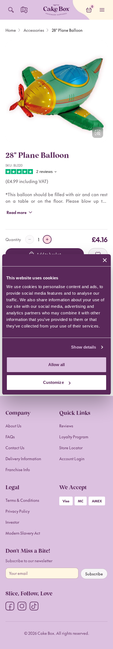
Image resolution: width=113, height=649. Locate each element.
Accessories (34, 30)
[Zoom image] (56, 91)
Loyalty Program (73, 436)
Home (10, 30)
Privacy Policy (17, 511)
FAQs (10, 436)
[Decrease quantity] (29, 239)
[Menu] (102, 9)
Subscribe (94, 573)
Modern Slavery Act (22, 533)
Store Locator (71, 447)
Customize (53, 382)
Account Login (71, 458)
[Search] (10, 9)
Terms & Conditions (22, 500)
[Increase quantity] (47, 239)
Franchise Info (17, 469)
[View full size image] (97, 132)
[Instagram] (22, 606)
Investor (12, 522)
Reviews (66, 425)
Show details (83, 347)
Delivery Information (23, 458)
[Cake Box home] (56, 10)
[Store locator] (24, 9)
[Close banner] (105, 260)
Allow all (56, 364)
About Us (13, 425)
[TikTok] (34, 606)
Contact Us (14, 447)
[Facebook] (9, 606)
